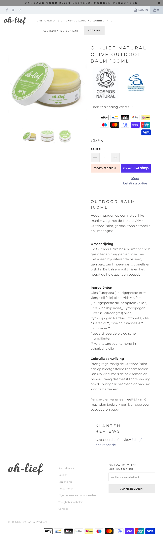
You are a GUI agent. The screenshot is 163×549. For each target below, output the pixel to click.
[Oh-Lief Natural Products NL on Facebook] (6, 9)
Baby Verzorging (79, 20)
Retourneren (66, 488)
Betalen (63, 474)
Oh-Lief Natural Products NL (34, 521)
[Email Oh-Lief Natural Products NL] (19, 9)
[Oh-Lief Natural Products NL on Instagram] (13, 9)
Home (39, 20)
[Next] (83, 83)
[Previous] (12, 83)
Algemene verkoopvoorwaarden (77, 495)
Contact (72, 31)
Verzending (65, 481)
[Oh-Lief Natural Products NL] (15, 21)
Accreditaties (53, 31)
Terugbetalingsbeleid (70, 502)
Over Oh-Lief (54, 20)
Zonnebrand (103, 20)
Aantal (96, 149)
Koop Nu (94, 30)
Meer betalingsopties (135, 180)
